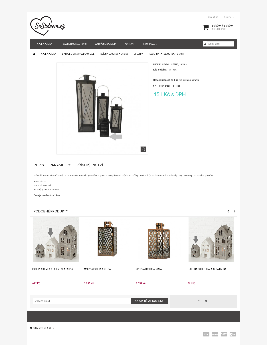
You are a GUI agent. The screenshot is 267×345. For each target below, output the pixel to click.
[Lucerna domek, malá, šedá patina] (211, 239)
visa (206, 334)
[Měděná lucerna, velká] (107, 239)
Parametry (60, 165)
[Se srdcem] (48, 25)
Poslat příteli (164, 86)
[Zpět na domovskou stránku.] (34, 54)
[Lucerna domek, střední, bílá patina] (56, 239)
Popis (39, 165)
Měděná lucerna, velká (97, 269)
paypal (215, 334)
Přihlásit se (212, 17)
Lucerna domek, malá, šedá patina (207, 269)
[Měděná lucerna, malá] (159, 239)
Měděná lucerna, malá (149, 269)
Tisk (178, 86)
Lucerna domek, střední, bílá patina (52, 269)
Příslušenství (89, 165)
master (224, 334)
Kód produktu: (160, 69)
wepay (233, 334)
